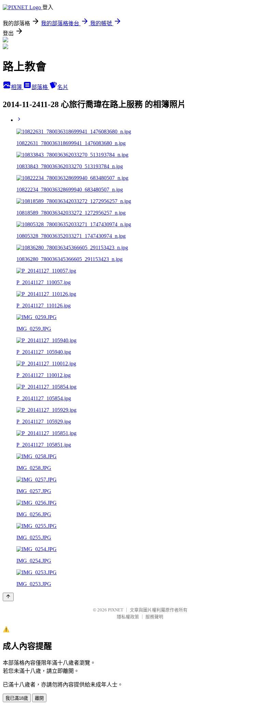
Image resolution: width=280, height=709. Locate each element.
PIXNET (115, 609)
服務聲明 (154, 616)
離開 (39, 698)
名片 (62, 87)
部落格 (40, 87)
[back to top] (8, 597)
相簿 (17, 87)
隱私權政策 (128, 616)
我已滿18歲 (16, 698)
